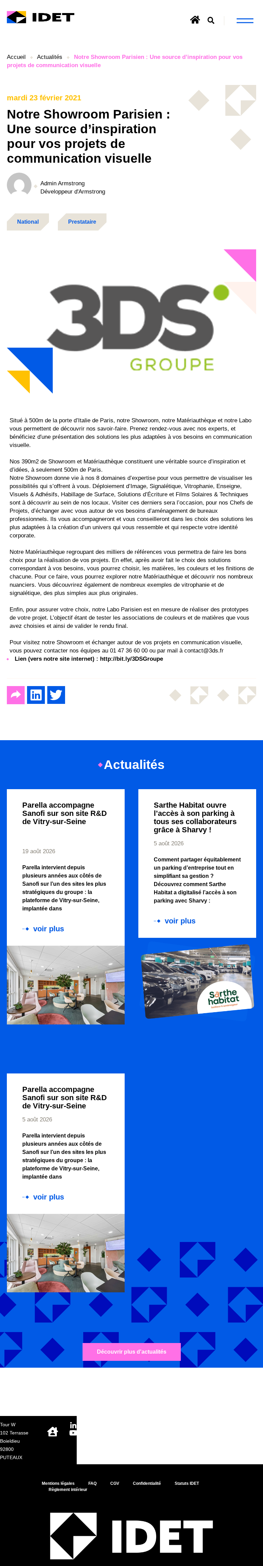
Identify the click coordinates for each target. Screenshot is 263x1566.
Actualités (49, 57)
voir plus (48, 929)
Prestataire (82, 222)
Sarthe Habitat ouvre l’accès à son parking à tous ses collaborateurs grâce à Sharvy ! (195, 817)
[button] (211, 20)
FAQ (92, 1483)
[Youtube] (73, 1433)
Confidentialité (147, 1483)
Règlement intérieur (68, 1489)
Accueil (16, 57)
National (28, 222)
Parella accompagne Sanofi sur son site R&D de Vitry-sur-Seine (64, 813)
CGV (114, 1483)
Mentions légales (58, 1483)
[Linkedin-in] (73, 1425)
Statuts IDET (187, 1483)
